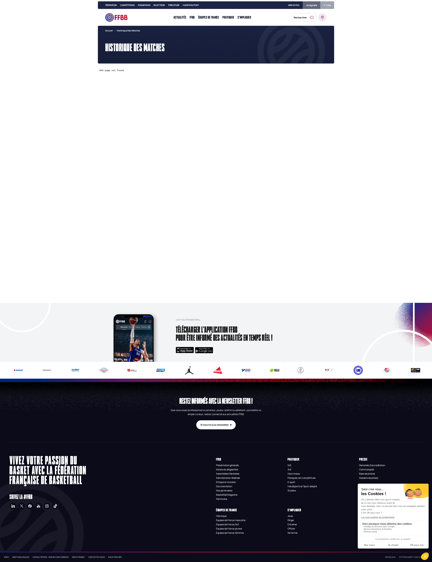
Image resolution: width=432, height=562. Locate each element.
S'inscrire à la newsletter (214, 424)
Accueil (109, 30)
